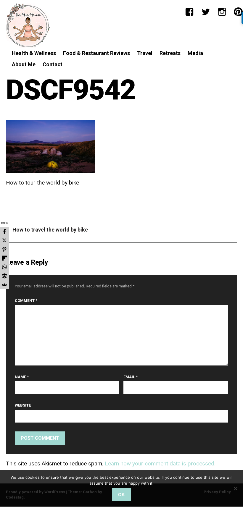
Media (195, 53)
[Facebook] (189, 11)
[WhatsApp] (4, 267)
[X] (4, 240)
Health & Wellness (34, 53)
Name (22, 377)
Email (130, 377)
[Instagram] (222, 11)
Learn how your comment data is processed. (160, 463)
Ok (121, 494)
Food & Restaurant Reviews (96, 53)
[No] (235, 488)
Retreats (170, 53)
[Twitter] (205, 11)
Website (23, 405)
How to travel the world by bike (47, 230)
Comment (26, 300)
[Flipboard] (4, 258)
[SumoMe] (4, 284)
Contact (52, 64)
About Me (24, 64)
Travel (144, 53)
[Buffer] (4, 275)
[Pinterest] (238, 11)
